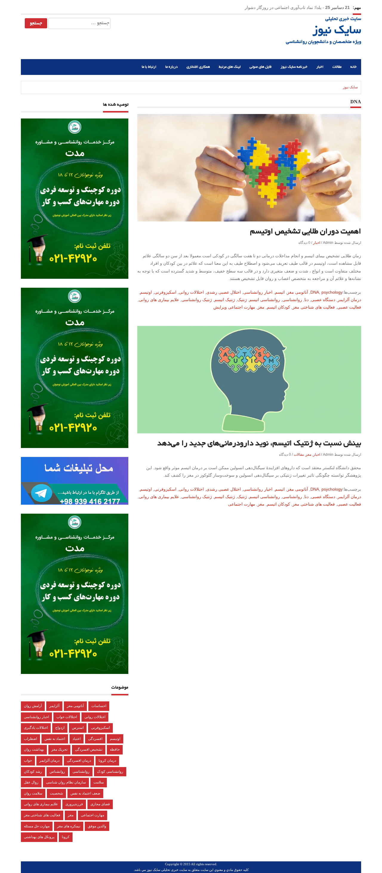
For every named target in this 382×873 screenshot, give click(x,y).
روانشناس (57, 771)
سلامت (98, 782)
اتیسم (280, 292)
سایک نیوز (336, 31)
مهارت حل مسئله (37, 826)
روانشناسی (292, 299)
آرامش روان (33, 706)
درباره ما (171, 67)
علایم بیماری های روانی (159, 299)
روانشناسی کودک (110, 771)
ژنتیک (242, 299)
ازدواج (59, 728)
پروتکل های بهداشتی (39, 837)
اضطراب (30, 739)
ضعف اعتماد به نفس (85, 793)
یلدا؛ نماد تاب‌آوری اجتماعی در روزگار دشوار (283, 7)
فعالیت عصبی (349, 307)
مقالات (336, 67)
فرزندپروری (74, 804)
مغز (261, 307)
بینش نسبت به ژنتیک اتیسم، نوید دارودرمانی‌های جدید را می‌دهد (259, 444)
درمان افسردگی (79, 760)
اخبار (320, 67)
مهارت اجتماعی (241, 504)
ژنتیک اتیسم (224, 299)
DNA (314, 292)
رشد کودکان (33, 771)
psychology (332, 292)
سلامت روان (33, 793)
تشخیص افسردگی (88, 749)
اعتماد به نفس (54, 739)
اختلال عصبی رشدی (223, 292)
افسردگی (95, 739)
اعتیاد (77, 739)
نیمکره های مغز (68, 826)
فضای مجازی (100, 804)
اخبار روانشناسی (257, 292)
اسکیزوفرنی (165, 292)
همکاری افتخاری (198, 67)
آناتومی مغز (297, 292)
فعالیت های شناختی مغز (313, 307)
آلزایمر (54, 706)
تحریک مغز (59, 749)
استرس (78, 728)
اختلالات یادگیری (36, 728)
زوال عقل (31, 782)
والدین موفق (97, 826)
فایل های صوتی (260, 67)
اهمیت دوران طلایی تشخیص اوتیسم (305, 232)
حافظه (115, 749)
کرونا (66, 837)
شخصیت (56, 793)
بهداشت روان (34, 749)
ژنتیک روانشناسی (196, 299)
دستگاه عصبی (323, 299)
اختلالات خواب (66, 717)
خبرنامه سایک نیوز (294, 67)
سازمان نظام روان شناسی (66, 782)
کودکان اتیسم (278, 307)
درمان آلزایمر (349, 299)
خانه (353, 67)
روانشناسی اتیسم (264, 299)
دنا (306, 299)
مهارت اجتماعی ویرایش (234, 307)
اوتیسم (146, 292)
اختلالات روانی (191, 292)
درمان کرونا (107, 760)
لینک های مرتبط (230, 67)
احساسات (98, 706)
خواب (28, 760)
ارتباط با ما (149, 67)
